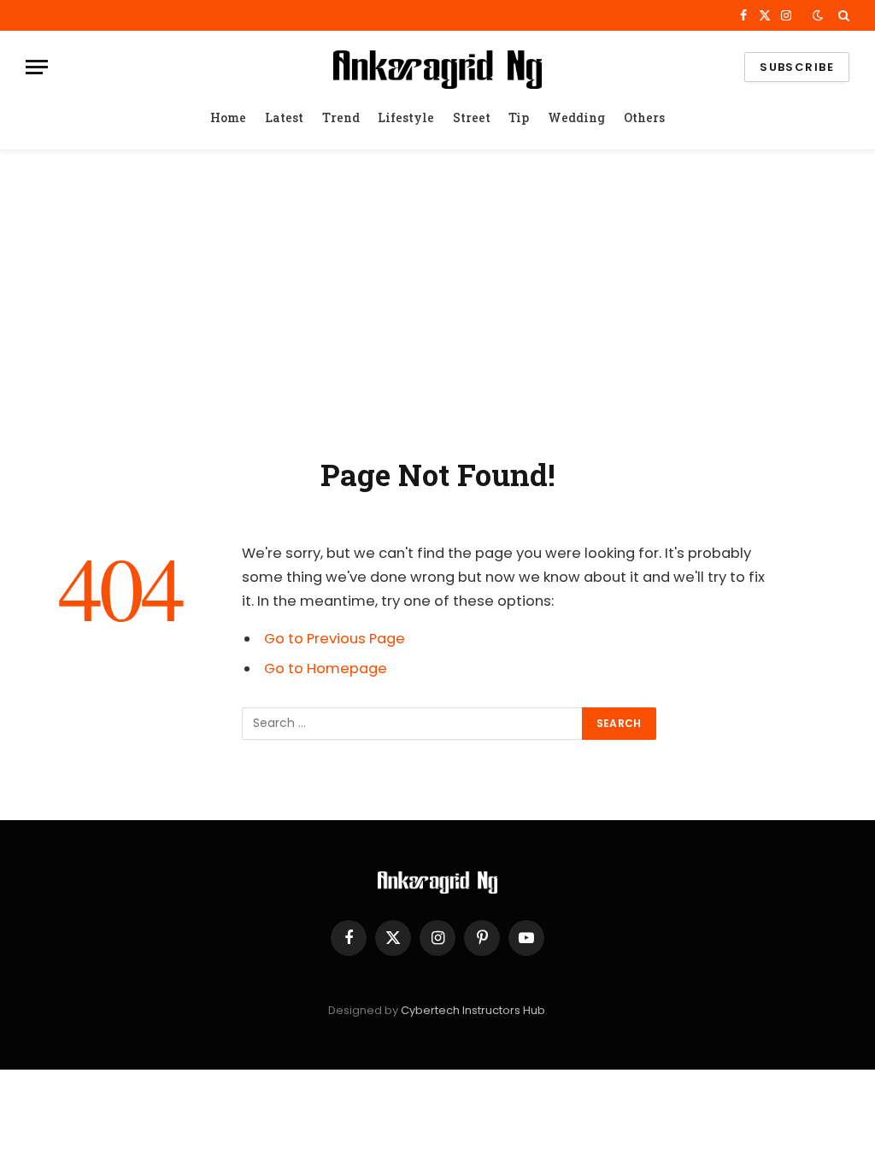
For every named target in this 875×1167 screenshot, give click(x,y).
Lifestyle (406, 117)
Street (471, 117)
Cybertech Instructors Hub (473, 1010)
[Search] (842, 15)
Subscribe (797, 67)
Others (644, 117)
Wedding (576, 117)
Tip (518, 117)
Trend (341, 117)
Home (228, 117)
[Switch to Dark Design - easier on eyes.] (817, 15)
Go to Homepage (325, 668)
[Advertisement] (437, 299)
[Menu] (37, 67)
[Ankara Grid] (437, 67)
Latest (284, 117)
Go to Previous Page (334, 638)
